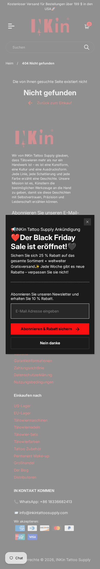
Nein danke (50, 343)
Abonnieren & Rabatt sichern (46, 329)
